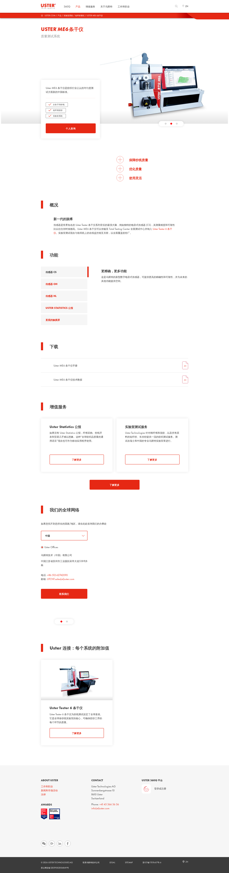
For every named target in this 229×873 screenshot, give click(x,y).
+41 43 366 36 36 (109, 804)
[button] (166, 124)
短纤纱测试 (79, 15)
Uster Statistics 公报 (59, 308)
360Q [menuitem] (67, 6)
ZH (186, 6)
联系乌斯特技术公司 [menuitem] (91, 862)
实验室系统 (68, 15)
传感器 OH (51, 284)
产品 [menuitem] (78, 6)
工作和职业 (47, 786)
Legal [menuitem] (112, 862)
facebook (68, 843)
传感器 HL (51, 296)
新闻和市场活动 (49, 790)
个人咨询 (71, 128)
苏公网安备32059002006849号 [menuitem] (55, 867)
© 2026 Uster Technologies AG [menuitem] (57, 862)
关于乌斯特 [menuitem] (106, 6)
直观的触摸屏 (53, 320)
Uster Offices (51, 547)
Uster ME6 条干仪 (95, 15)
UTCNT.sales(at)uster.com (60, 579)
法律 (43, 794)
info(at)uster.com (100, 808)
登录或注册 (160, 788)
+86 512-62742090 (57, 575)
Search (176, 6)
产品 (59, 15)
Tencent (52, 843)
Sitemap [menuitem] (129, 862)
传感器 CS (51, 272)
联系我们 (64, 594)
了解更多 (77, 459)
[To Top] (225, 856)
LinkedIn (60, 843)
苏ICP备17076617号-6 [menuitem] (152, 862)
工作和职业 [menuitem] (124, 6)
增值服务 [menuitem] (90, 6)
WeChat (44, 843)
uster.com (50, 15)
